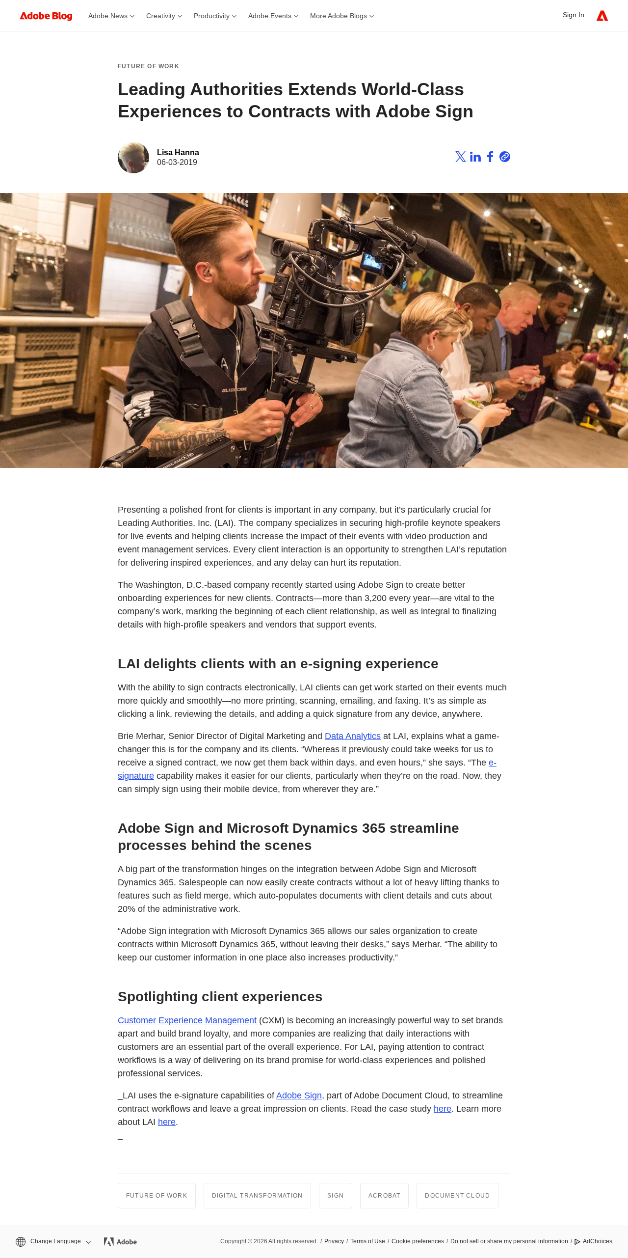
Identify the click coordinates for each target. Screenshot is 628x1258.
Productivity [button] (212, 16)
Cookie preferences (418, 1241)
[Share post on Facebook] (490, 158)
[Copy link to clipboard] (504, 158)
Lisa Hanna (178, 152)
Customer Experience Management (187, 1020)
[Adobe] (602, 15)
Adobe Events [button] (269, 16)
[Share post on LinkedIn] (475, 158)
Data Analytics (353, 736)
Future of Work (149, 66)
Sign (335, 1195)
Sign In (573, 15)
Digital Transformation (257, 1195)
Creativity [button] (160, 16)
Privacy (334, 1241)
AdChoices (597, 1241)
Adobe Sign (299, 1095)
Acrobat (384, 1195)
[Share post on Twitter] (460, 158)
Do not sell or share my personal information (509, 1241)
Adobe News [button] (108, 16)
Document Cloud (457, 1195)
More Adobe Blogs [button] (338, 16)
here (442, 1109)
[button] (52, 1241)
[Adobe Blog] (51, 15)
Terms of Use (367, 1241)
